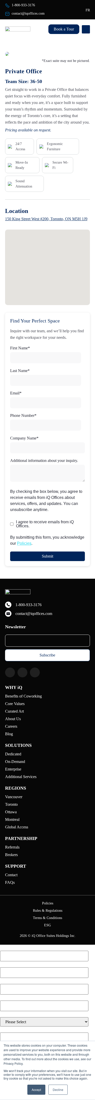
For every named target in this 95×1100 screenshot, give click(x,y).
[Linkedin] (35, 672)
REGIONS (15, 788)
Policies (24, 543)
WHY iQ (13, 687)
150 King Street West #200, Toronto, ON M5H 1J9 (46, 219)
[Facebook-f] (10, 672)
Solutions (18, 745)
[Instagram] (22, 672)
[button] (86, 29)
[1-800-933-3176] (7, 5)
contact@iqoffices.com (28, 13)
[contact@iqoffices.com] (7, 14)
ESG (47, 925)
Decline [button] (58, 1089)
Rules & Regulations (47, 910)
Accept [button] (36, 1089)
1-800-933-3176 (23, 5)
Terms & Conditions (47, 918)
